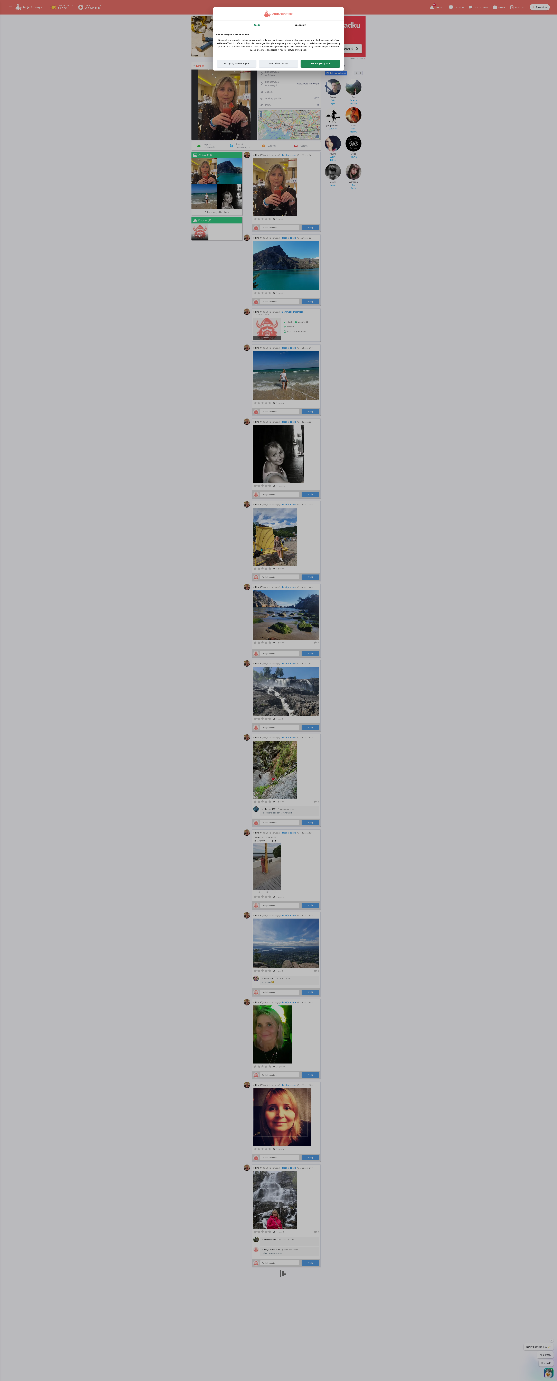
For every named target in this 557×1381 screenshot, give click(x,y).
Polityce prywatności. (297, 50)
